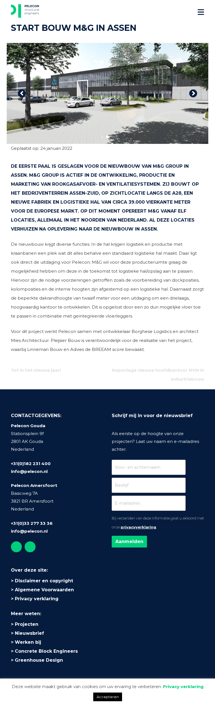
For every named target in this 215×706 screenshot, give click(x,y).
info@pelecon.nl (29, 471)
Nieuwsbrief (29, 633)
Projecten (26, 624)
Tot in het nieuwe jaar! (36, 370)
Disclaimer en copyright (44, 580)
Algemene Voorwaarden (44, 589)
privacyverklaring (138, 527)
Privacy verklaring (37, 598)
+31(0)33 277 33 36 (32, 523)
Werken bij (28, 642)
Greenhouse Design (39, 660)
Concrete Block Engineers (46, 651)
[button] (22, 93)
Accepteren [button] (108, 696)
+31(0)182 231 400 (31, 463)
